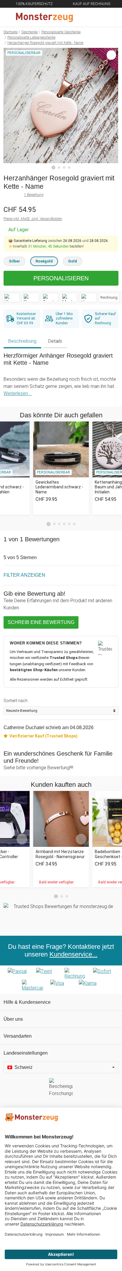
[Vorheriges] (9, 109)
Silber (14, 261)
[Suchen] (85, 17)
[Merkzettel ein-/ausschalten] (110, 154)
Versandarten (18, 1036)
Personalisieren (61, 278)
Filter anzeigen (24, 575)
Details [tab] (55, 341)
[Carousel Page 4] (64, 524)
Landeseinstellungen (26, 1053)
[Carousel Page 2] (54, 524)
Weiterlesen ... (18, 393)
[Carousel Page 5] (69, 524)
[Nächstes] (112, 109)
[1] (54, 168)
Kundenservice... (73, 954)
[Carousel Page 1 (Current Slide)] (48, 524)
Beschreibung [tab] (22, 341)
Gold (72, 261)
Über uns (13, 1019)
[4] (69, 167)
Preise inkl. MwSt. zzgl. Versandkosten (33, 219)
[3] (64, 167)
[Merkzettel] (98, 17)
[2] (59, 167)
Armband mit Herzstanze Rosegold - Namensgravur (60, 854)
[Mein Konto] (110, 17)
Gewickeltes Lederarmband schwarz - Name (59, 487)
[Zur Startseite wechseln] (47, 17)
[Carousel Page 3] (59, 524)
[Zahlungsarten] (61, 980)
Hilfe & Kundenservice (27, 1002)
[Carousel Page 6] (74, 524)
